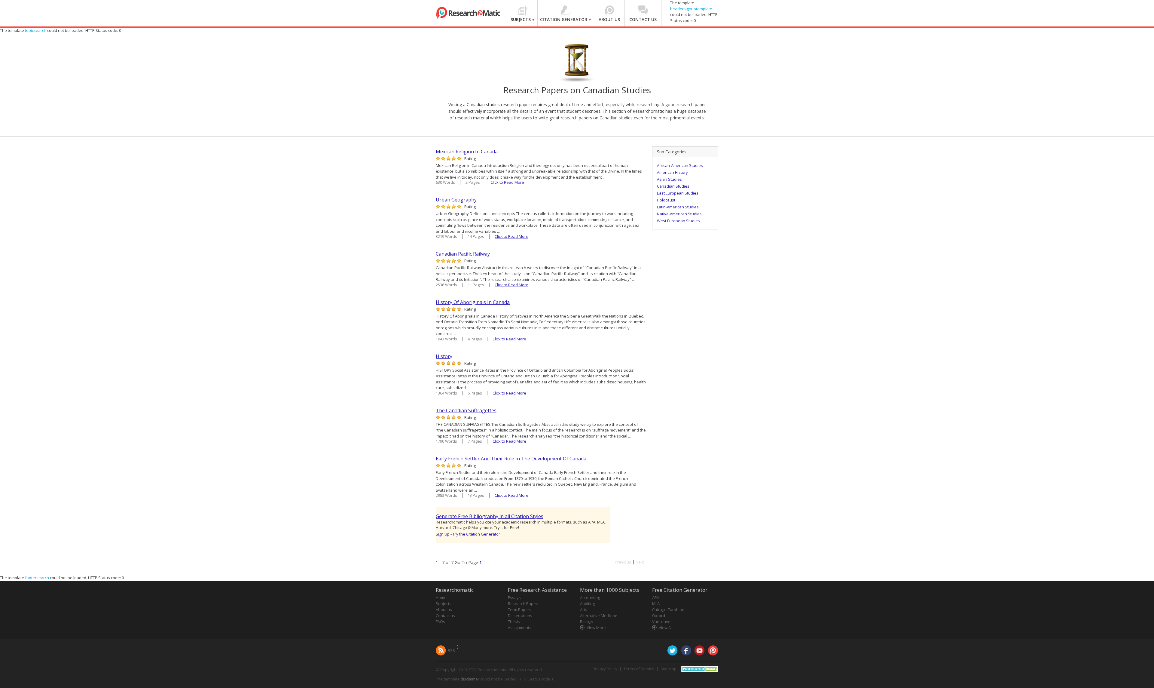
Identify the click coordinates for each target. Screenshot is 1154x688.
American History (672, 172)
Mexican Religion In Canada (467, 151)
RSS (451, 650)
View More (596, 627)
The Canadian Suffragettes (466, 410)
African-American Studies (680, 165)
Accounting (590, 597)
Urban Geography (456, 199)
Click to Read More (507, 182)
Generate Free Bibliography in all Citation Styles (489, 516)
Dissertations (520, 615)
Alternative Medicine (598, 615)
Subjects (443, 603)
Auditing (587, 603)
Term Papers (519, 609)
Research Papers (523, 603)
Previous (623, 562)
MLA (656, 603)
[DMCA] (699, 668)
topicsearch (35, 30)
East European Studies (677, 193)
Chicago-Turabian (668, 609)
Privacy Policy (605, 668)
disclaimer (470, 679)
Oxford (658, 615)
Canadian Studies (673, 186)
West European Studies (678, 220)
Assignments (519, 627)
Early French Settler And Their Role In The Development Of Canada (511, 458)
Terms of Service (639, 668)
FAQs (440, 621)
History (444, 356)
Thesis (514, 621)
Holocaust (666, 200)
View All (666, 627)
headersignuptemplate (691, 8)
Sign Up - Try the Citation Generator (468, 534)
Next (640, 562)
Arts (583, 609)
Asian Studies (669, 179)
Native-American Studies (679, 214)
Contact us (445, 615)
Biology (586, 621)
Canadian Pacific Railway (463, 253)
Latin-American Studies (678, 207)
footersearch (37, 577)
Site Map (668, 668)
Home (441, 597)
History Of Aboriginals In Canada (473, 302)
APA (655, 597)
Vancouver (662, 621)
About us (444, 609)
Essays (514, 597)
